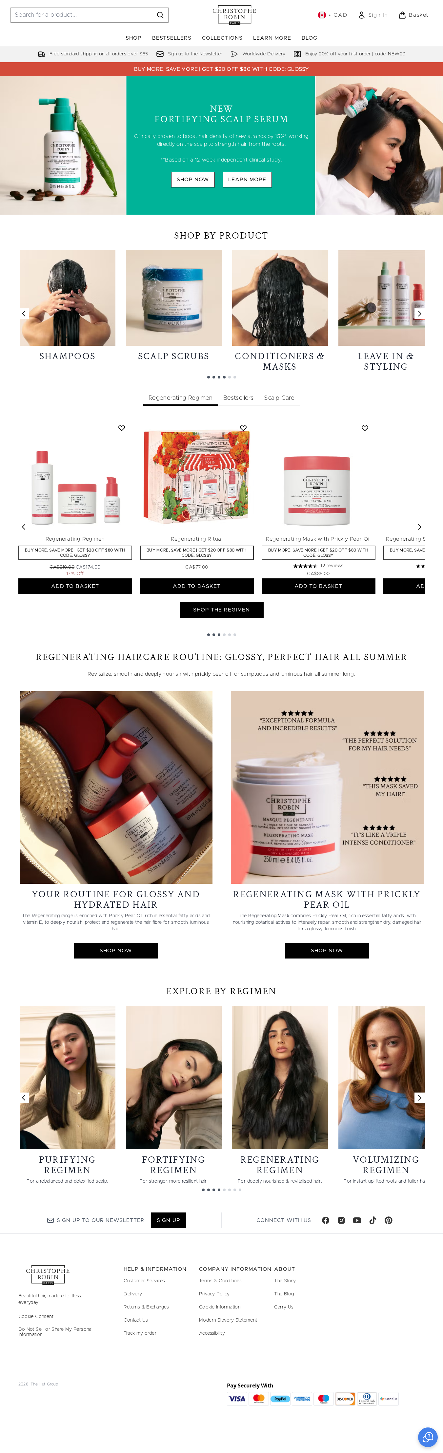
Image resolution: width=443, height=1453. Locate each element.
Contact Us (136, 1320)
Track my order (140, 1333)
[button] (428, 1437)
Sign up (168, 1220)
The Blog (284, 1294)
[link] (373, 15)
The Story (285, 1281)
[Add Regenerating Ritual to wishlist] (243, 428)
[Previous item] (23, 527)
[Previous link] (23, 313)
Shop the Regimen (221, 609)
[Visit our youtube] (357, 1220)
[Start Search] (160, 15)
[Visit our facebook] (325, 1220)
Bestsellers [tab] (238, 398)
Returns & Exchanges (146, 1307)
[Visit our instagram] (341, 1220)
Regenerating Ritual (197, 539)
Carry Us (283, 1307)
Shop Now (193, 179)
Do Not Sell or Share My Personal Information (55, 1332)
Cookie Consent (36, 1316)
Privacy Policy (214, 1294)
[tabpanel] (221, 526)
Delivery (133, 1294)
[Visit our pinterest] (388, 1220)
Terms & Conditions (220, 1281)
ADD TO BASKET (75, 586)
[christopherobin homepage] (234, 15)
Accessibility (212, 1333)
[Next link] (419, 313)
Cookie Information (219, 1307)
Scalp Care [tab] (279, 398)
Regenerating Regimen (75, 539)
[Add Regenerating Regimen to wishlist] (122, 428)
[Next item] (419, 527)
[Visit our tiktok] (373, 1220)
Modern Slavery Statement (228, 1320)
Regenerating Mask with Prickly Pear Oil (318, 539)
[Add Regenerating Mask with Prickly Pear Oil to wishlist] (365, 428)
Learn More (247, 179)
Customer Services (144, 1281)
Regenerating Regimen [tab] (181, 398)
